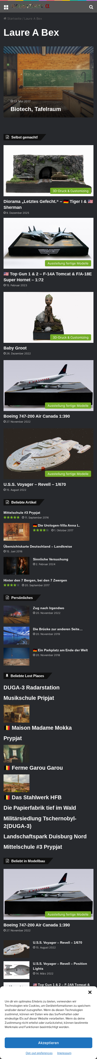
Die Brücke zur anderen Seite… (58, 629)
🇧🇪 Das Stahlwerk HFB (33, 797)
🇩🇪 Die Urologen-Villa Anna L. (56, 525)
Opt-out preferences (39, 1053)
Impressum (64, 1053)
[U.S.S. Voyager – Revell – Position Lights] (16, 970)
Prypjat (13, 738)
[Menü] (6, 8)
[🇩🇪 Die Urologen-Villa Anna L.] (16, 532)
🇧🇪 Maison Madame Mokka (38, 728)
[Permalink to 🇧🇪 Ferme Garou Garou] (16, 761)
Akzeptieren (48, 1043)
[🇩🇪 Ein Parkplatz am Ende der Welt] (16, 657)
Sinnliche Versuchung (50, 559)
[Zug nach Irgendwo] (16, 614)
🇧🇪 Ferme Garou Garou (33, 768)
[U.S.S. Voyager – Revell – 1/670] (16, 949)
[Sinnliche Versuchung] (16, 566)
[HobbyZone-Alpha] (30, 6)
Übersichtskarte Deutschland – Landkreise (38, 546)
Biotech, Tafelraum (36, 109)
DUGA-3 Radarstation (32, 687)
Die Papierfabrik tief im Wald (40, 808)
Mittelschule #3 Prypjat (22, 512)
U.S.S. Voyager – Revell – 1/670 (35, 484)
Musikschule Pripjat (29, 698)
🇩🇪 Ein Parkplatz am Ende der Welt (60, 650)
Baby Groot (15, 348)
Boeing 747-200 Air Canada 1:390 (37, 416)
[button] (90, 992)
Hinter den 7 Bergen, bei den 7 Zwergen (35, 580)
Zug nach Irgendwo (48, 608)
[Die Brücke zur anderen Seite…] (16, 635)
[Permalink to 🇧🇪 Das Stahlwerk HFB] (16, 791)
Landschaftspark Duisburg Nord (45, 836)
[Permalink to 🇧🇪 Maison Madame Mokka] (16, 721)
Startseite (14, 18)
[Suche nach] (91, 8)
